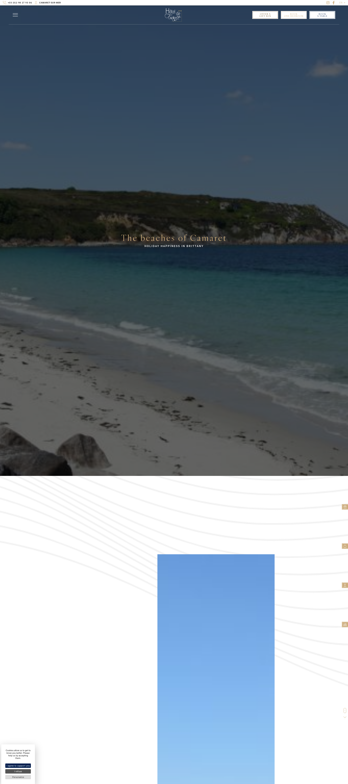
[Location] (345, 585)
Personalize (18, 777)
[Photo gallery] (345, 624)
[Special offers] (345, 546)
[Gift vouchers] (345, 507)
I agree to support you (18, 765)
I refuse (18, 771)
